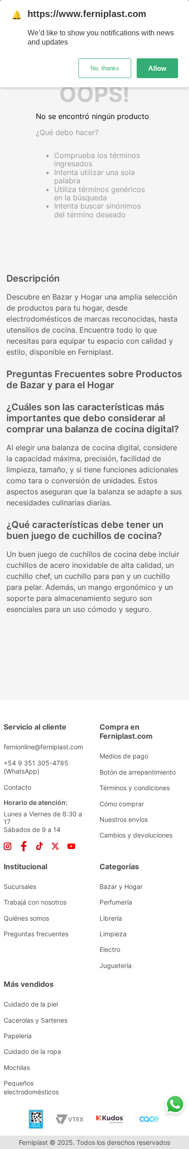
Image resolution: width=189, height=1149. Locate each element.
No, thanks (104, 68)
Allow (157, 68)
